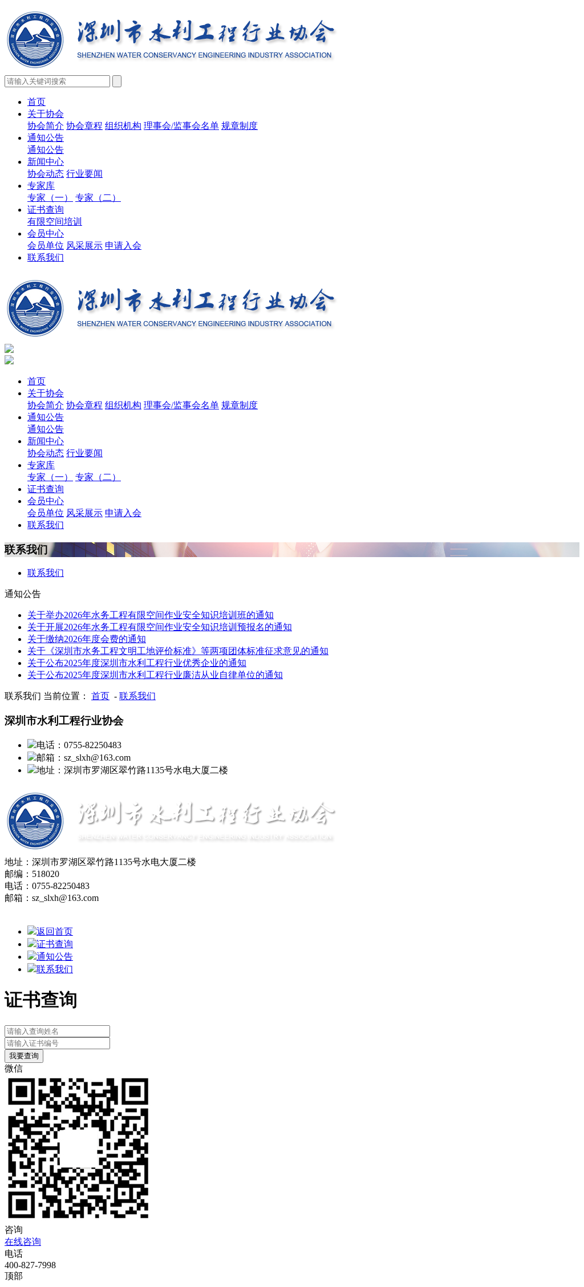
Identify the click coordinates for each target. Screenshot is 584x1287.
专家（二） (98, 197)
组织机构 (123, 126)
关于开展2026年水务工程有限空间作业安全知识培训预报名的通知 (159, 627)
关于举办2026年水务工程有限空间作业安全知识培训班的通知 (150, 615)
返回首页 (54, 931)
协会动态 (45, 173)
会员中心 (45, 233)
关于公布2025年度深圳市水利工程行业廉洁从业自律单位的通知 (155, 675)
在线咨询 (23, 1242)
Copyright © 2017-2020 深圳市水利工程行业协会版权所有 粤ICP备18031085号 (158, 910)
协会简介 (45, 126)
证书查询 (45, 209)
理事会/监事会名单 (181, 126)
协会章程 (84, 126)
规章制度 (239, 126)
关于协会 (45, 114)
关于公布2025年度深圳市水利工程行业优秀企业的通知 (136, 663)
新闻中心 (45, 162)
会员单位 (45, 245)
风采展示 (84, 245)
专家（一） (50, 197)
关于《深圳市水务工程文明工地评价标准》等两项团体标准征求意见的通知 (177, 651)
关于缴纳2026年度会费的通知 (86, 639)
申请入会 (123, 245)
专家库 (41, 185)
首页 (36, 102)
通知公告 (45, 138)
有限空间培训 (54, 221)
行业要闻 (84, 173)
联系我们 (45, 257)
